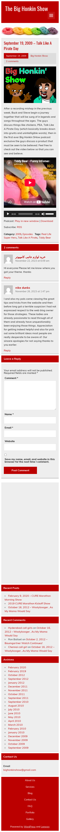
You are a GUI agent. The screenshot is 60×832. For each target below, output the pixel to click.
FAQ (30, 806)
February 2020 (17, 667)
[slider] (50, 213)
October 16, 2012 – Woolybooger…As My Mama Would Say (28, 631)
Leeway (45, 826)
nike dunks (22, 287)
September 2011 (18, 698)
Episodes (28, 234)
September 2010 (18, 701)
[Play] (8, 214)
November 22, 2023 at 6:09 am (32, 260)
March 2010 (15, 724)
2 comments (12, 61)
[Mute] (43, 214)
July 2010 (14, 709)
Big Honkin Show (39, 55)
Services (30, 787)
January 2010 (16, 732)
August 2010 (16, 705)
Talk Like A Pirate (27, 237)
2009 (18, 234)
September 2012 (18, 678)
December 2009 (18, 736)
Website (10, 441)
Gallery (30, 819)
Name (9, 414)
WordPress (30, 826)
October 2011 (16, 694)
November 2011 (18, 690)
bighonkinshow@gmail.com (19, 769)
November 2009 (18, 740)
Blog (30, 793)
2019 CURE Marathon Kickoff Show (29, 603)
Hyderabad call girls (20, 627)
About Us (30, 780)
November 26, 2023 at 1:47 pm (32, 291)
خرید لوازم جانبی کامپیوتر (30, 257)
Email (9, 427)
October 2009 (16, 743)
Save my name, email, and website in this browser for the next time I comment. (30, 460)
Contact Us (30, 800)
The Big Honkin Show (26, 8)
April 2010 (14, 720)
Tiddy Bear (45, 237)
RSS (19, 227)
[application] (30, 214)
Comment (11, 378)
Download (47, 221)
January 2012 (16, 682)
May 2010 (14, 717)
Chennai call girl (17, 647)
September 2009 (18, 747)
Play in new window (27, 221)
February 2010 (17, 728)
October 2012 (16, 675)
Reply (7, 277)
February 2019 (17, 671)
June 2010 (14, 713)
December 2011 (18, 686)
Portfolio (30, 812)
